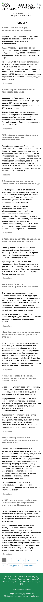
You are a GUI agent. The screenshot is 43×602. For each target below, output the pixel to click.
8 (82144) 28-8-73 (24, 15)
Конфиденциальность (21, 589)
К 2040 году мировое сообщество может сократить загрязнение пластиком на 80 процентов (19, 502)
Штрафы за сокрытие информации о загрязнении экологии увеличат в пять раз (21, 334)
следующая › (14, 565)
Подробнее (7, 83)
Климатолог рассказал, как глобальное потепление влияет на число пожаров (20, 440)
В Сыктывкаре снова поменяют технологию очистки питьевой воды (21, 182)
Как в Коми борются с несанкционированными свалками (20, 285)
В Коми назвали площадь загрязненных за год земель (17, 28)
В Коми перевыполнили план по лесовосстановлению (18, 90)
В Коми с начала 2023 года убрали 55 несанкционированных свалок (21, 240)
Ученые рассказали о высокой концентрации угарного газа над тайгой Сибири (19, 378)
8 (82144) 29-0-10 (22, 13)
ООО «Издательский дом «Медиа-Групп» (21, 596)
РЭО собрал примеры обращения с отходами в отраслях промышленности (20, 137)
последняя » (29, 565)
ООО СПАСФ (27, 6)
